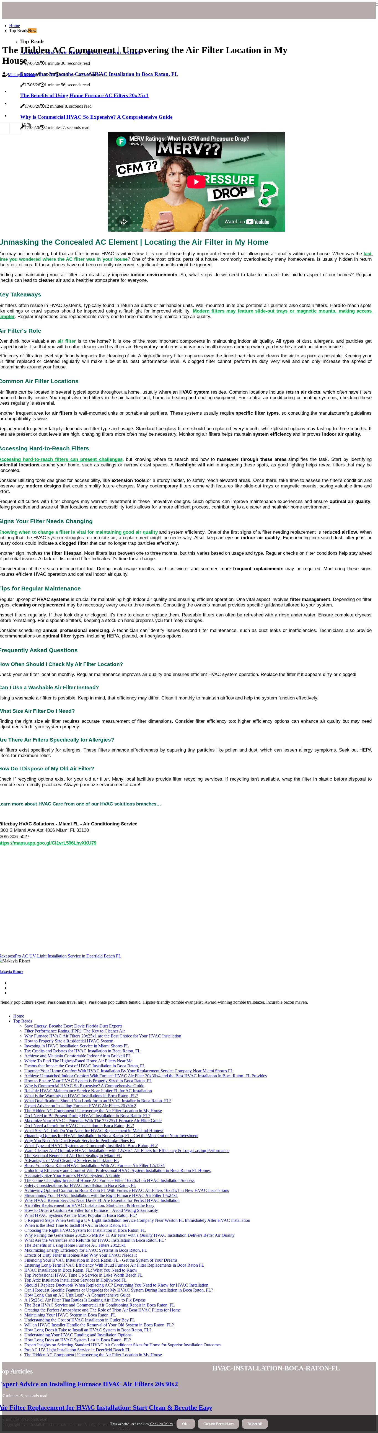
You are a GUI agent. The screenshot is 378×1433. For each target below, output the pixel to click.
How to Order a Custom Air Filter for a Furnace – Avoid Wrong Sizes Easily (91, 1210)
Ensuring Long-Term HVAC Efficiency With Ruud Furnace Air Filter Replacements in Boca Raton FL (114, 1265)
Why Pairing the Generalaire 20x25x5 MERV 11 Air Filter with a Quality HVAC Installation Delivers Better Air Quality (129, 1235)
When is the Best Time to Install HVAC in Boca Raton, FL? (76, 1225)
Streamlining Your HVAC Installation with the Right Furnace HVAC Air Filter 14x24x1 (101, 1195)
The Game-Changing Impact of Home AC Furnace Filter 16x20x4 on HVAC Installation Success (109, 1180)
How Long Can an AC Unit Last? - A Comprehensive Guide (77, 1295)
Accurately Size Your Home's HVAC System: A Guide (72, 1175)
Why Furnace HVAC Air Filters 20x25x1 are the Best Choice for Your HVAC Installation (102, 1036)
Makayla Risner (21, 74)
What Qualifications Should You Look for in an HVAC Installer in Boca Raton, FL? (97, 1100)
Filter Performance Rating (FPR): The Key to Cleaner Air (74, 1031)
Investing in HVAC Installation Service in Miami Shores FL (76, 1046)
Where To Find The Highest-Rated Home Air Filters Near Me (78, 1060)
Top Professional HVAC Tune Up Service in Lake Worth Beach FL (83, 1275)
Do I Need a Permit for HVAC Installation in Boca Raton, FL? (79, 1125)
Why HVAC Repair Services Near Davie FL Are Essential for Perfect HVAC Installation (102, 1200)
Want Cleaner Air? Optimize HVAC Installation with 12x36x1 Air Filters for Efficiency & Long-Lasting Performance (126, 1150)
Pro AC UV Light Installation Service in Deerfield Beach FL (77, 1349)
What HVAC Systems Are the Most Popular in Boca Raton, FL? (80, 1215)
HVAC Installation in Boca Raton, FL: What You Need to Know (81, 1270)
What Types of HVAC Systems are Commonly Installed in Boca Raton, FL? (91, 1145)
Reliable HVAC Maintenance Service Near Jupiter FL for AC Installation (88, 1090)
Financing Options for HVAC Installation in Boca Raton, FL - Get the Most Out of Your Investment (111, 1135)
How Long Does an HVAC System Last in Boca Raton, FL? (77, 1340)
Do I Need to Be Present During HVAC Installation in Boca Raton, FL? (87, 1115)
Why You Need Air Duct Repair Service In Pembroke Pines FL (79, 1140)
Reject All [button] (254, 1424)
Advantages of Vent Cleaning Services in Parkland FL (71, 1160)
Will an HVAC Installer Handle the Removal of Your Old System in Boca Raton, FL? (99, 1325)
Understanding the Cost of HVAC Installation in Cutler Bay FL (79, 1320)
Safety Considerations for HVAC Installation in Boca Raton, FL (80, 1185)
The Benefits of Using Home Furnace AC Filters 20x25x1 (75, 1245)
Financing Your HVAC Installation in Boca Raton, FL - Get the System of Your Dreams (100, 1260)
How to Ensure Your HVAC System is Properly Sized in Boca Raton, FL (88, 1080)
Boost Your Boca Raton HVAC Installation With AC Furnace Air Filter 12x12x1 (94, 1165)
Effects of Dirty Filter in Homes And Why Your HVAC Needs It (80, 1255)
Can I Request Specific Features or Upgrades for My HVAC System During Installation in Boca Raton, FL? (118, 1290)
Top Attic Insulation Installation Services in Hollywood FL (75, 1280)
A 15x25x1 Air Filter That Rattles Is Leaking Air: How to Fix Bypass (85, 1300)
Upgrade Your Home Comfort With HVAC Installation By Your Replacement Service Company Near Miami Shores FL (128, 1070)
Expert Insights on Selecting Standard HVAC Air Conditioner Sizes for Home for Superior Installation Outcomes (122, 1344)
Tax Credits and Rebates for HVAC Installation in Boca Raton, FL (82, 1051)
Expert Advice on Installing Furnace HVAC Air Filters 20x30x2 (80, 1105)
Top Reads (22, 1021)
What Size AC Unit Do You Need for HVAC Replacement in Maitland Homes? (94, 1130)
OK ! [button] (186, 1424)
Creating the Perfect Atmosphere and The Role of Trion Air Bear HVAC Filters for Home (102, 1310)
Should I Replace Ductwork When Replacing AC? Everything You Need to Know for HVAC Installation (116, 1285)
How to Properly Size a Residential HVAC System (68, 1041)
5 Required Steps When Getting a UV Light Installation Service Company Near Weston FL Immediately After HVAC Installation (137, 1220)
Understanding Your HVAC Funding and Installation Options (77, 1335)
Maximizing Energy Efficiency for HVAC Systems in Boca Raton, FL (85, 1250)
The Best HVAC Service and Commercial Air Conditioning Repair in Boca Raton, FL (99, 1305)
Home (14, 25)
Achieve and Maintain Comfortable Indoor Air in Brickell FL (77, 1056)
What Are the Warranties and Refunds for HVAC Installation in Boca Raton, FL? (95, 1240)
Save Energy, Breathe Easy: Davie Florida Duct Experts (73, 1026)
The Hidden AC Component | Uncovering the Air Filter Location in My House (93, 1110)
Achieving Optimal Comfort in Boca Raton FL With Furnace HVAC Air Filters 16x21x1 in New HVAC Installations (126, 1190)
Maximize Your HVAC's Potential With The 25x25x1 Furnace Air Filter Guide (93, 1120)
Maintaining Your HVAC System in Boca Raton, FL (70, 1315)
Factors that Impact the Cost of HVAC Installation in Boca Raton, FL (84, 1065)
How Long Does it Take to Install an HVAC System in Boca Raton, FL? (87, 1330)
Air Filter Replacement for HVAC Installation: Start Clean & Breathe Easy (89, 1205)
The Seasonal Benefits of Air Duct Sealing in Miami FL (73, 1155)
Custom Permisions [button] (218, 1424)
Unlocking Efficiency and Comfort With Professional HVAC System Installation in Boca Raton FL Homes (117, 1170)
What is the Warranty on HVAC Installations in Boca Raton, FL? (81, 1095)
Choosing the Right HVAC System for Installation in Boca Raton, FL (85, 1230)
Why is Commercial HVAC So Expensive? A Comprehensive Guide (84, 1085)
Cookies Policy (161, 1424)
